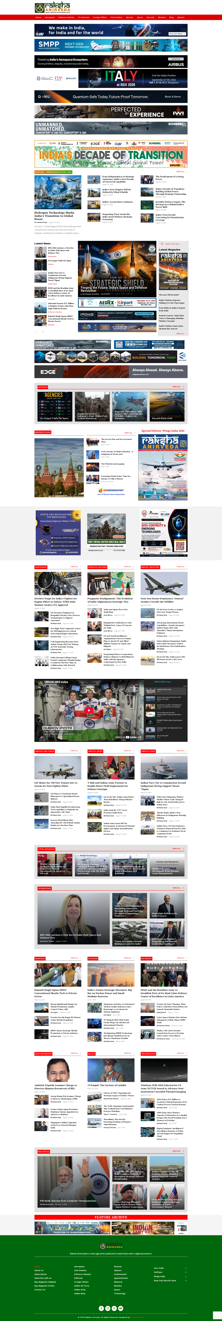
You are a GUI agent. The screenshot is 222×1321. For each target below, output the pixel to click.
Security (51, 299)
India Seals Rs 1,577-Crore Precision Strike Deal (115, 811)
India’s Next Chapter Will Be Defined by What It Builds (116, 190)
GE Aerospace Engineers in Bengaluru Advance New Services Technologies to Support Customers (65, 616)
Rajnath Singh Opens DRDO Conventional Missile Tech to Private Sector (61, 318)
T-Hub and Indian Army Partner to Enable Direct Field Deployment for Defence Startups (107, 786)
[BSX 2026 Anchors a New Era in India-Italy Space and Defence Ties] (40, 252)
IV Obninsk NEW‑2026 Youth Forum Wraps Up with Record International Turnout (116, 1022)
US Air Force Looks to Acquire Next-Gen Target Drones (170, 610)
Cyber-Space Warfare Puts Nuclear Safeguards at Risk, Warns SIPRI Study (172, 1020)
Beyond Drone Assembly (98, 291)
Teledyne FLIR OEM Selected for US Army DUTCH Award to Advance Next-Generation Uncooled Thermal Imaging (163, 1088)
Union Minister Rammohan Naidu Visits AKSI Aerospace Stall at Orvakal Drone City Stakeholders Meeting (171, 645)
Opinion (51, 264)
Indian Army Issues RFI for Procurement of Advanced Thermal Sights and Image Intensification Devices (119, 827)
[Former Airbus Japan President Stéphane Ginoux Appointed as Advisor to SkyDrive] (41, 1113)
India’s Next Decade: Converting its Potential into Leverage (170, 217)
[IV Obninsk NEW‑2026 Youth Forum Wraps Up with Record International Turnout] (94, 1024)
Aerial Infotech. (137, 1317)
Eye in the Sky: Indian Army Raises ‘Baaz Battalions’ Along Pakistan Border (119, 799)
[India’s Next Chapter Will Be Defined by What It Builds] (93, 192)
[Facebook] (101, 1308)
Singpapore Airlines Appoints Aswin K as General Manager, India (64, 1125)
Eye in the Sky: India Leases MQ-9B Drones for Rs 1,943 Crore (171, 658)
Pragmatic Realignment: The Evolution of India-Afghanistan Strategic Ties (110, 600)
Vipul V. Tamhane (110, 1114)
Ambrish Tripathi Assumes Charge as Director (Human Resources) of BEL (55, 1087)
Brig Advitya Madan (111, 1099)
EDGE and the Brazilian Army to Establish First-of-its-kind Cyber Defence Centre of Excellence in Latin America (60, 292)
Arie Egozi (107, 649)
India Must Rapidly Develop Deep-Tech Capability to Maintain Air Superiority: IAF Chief (66, 809)
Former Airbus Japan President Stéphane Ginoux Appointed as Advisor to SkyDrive (64, 1112)
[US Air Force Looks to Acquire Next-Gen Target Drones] (148, 613)
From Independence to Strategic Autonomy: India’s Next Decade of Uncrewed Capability (118, 179)
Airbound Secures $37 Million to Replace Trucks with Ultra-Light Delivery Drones (61, 306)
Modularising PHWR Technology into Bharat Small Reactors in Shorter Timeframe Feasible (118, 1035)
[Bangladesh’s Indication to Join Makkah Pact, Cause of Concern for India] (94, 626)
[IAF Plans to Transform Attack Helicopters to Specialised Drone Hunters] (41, 797)
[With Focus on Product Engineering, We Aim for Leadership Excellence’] (167, 933)
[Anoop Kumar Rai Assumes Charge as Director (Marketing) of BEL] (41, 1100)
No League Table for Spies (59, 260)
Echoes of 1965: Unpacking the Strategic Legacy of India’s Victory (119, 1094)
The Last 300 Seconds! (169, 294)
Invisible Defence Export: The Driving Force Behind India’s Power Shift (170, 204)
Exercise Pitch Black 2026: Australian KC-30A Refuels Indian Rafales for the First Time (65, 822)
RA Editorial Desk (163, 1025)
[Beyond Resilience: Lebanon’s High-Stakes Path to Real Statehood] (92, 406)
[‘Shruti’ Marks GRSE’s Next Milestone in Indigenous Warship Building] (148, 816)
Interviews (52, 256)
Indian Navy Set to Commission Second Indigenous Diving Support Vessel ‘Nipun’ (60, 277)
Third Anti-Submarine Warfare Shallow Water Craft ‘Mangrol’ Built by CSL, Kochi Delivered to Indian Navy (170, 801)
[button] (170, 244)
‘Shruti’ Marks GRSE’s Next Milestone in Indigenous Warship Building (171, 815)
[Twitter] (114, 1308)
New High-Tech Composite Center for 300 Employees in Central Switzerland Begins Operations (66, 631)
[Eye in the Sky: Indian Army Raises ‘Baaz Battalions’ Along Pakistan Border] (94, 801)
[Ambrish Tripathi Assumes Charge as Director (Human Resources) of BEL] (57, 1070)
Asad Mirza (108, 615)
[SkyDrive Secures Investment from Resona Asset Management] (167, 865)
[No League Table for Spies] (40, 264)
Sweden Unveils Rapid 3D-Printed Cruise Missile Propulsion (65, 1018)
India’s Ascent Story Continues (117, 201)
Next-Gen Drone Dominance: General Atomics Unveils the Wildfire (162, 600)
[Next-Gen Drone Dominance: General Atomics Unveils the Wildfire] (164, 583)
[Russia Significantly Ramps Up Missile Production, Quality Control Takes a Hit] (41, 1008)
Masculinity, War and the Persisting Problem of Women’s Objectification (117, 1122)
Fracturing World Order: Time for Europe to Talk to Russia (115, 477)
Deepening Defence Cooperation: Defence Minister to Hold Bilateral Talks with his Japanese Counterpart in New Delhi (119, 658)
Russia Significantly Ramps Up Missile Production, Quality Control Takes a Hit (64, 1006)
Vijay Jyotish (161, 1012)
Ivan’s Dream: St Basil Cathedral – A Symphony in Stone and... (117, 452)
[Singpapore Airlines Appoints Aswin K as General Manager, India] (41, 1126)
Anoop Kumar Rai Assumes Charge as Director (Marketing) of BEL (66, 1097)
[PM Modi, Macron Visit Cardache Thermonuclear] (74, 1182)
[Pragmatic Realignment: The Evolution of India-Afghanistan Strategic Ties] (110, 583)
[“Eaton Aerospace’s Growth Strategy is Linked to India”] (129, 933)
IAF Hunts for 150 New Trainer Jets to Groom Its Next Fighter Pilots (55, 784)
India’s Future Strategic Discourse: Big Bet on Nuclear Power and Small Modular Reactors (109, 993)
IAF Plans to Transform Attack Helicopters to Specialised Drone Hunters (65, 796)
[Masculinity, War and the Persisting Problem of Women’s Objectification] (94, 1123)
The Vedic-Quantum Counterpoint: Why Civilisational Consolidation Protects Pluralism (119, 1108)
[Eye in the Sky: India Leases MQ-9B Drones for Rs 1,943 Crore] (148, 660)
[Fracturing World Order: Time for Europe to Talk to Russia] (92, 479)
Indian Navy (52, 284)
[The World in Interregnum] (92, 467)
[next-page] (43, 332)
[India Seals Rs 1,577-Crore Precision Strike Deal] (94, 814)
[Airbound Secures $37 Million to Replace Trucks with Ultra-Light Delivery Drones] (40, 307)
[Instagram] (107, 1308)
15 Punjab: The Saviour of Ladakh (106, 1085)
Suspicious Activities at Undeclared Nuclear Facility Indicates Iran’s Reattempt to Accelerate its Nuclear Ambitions (119, 1008)
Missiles (51, 325)
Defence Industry (55, 312)
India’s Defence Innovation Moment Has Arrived (171, 327)
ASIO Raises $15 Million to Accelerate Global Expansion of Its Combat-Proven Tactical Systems (172, 1102)
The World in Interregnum (112, 464)
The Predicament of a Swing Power (170, 178)
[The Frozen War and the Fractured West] (92, 442)
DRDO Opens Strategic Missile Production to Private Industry (64, 1031)
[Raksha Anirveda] (52, 7)
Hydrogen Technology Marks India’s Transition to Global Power (54, 216)
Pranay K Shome (110, 1127)
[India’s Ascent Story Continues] (93, 205)
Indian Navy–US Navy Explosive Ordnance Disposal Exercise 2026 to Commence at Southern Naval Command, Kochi (171, 830)
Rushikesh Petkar (87, 294)
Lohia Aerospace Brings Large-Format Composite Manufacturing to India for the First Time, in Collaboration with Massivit (65, 661)
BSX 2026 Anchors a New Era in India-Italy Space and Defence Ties (60, 250)
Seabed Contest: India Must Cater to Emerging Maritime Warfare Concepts (171, 318)
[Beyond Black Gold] (167, 406)
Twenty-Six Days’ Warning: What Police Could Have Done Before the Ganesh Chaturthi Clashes (172, 1006)
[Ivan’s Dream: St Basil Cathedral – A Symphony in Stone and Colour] (92, 454)
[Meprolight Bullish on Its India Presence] (167, 905)
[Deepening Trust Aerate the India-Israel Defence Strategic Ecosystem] (93, 217)
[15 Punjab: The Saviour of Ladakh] (110, 1070)
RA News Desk (56, 623)
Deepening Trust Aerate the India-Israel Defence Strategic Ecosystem (117, 217)
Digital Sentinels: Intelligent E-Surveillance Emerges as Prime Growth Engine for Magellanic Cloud (170, 1132)
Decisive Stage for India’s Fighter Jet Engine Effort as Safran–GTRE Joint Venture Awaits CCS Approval (55, 601)
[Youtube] (120, 1308)
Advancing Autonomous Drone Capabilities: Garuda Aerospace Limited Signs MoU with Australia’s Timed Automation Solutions (170, 627)
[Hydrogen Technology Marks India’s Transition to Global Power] (57, 192)
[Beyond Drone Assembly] (117, 269)
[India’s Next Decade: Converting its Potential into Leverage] (147, 218)
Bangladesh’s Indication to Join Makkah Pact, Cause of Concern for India (118, 625)
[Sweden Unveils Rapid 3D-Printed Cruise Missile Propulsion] (41, 1021)
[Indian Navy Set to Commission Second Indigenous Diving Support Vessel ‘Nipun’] (40, 277)
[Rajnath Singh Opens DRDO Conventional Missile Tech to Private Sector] (40, 320)
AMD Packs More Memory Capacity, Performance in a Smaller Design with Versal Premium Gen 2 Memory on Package (172, 1116)
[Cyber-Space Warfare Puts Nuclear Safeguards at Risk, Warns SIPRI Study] (148, 1021)
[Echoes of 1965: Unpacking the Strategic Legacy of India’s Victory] (94, 1097)
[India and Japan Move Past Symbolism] (94, 613)
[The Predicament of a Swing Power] (147, 179)
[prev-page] (37, 332)
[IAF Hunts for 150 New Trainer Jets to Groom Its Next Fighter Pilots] (57, 767)
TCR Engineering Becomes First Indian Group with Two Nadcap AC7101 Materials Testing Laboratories (64, 645)
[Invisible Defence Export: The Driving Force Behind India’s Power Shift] (147, 205)
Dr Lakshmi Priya (40, 222)
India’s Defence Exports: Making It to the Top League (171, 301)
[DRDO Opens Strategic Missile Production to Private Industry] (41, 1034)
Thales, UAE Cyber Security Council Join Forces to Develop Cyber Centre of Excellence (170, 1033)
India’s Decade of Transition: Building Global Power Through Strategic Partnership (171, 191)
